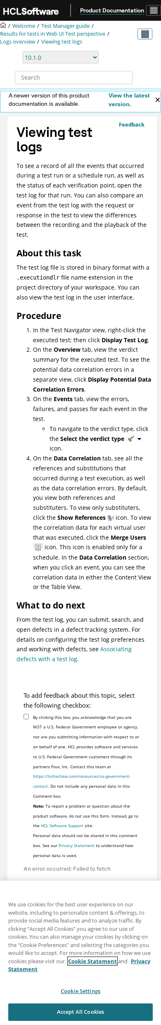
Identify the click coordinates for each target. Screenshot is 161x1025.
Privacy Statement (77, 845)
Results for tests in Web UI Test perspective (52, 33)
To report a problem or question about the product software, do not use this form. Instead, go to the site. (85, 816)
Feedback (131, 124)
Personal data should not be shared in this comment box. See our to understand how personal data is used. (85, 845)
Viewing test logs (61, 41)
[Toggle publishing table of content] (144, 34)
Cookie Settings (80, 991)
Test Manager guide (65, 25)
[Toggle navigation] (153, 10)
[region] (80, 953)
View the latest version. (129, 99)
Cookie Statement (92, 961)
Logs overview (17, 41)
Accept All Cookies (80, 1011)
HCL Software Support (62, 825)
